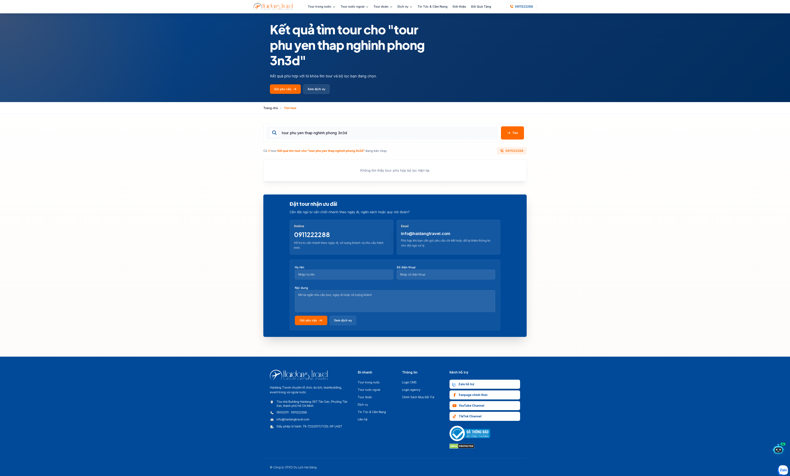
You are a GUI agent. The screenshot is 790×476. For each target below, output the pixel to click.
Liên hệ (362, 419)
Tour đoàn (365, 397)
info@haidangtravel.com (425, 233)
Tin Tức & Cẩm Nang (432, 6)
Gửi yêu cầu (282, 89)
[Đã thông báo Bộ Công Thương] (470, 433)
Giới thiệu (459, 6)
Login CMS (409, 382)
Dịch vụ (363, 404)
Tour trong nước (369, 382)
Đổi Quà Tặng (481, 6)
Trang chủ (270, 108)
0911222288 (514, 150)
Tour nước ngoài (369, 389)
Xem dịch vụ (316, 89)
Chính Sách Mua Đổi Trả (418, 397)
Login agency (411, 389)
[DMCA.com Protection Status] (462, 446)
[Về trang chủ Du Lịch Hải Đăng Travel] (273, 6)
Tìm (515, 133)
